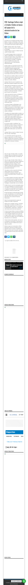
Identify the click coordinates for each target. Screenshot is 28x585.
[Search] (22, 1)
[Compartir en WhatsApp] (11, 37)
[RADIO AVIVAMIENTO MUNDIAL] (14, 9)
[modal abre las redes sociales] (14, 37)
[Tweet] (8, 37)
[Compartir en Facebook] (5, 37)
